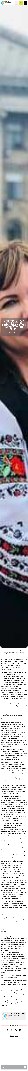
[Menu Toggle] (25, 3)
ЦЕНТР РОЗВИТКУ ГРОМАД (8, 2)
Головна (3, 650)
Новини (8, 650)
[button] (25, 1067)
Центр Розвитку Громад (17, 1013)
